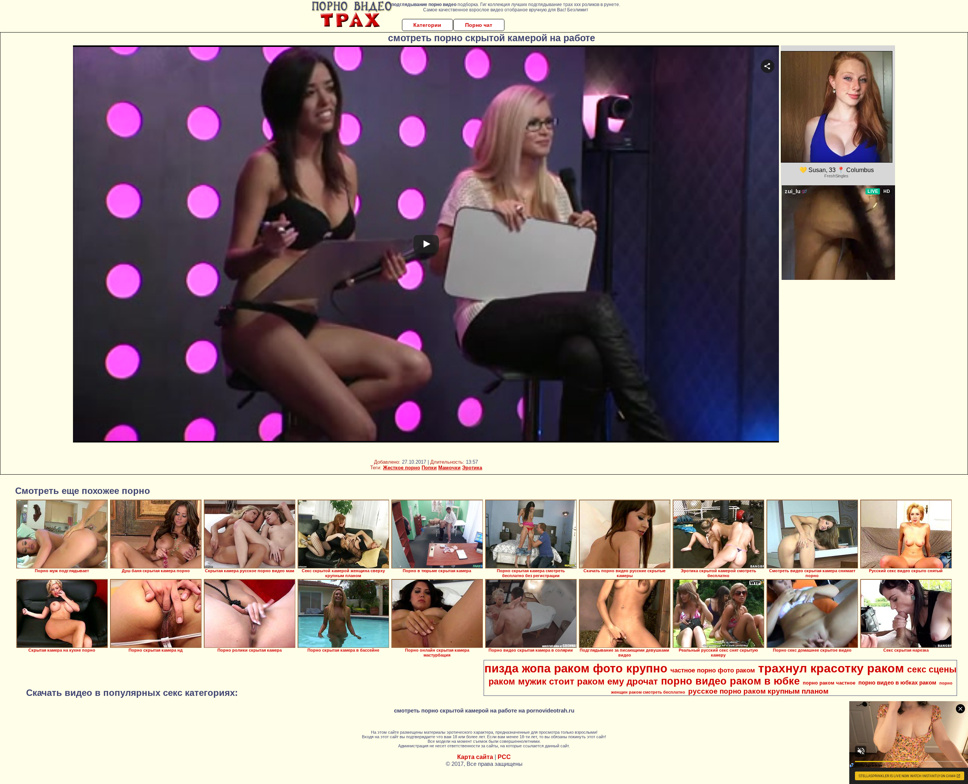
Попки (429, 467)
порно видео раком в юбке (730, 681)
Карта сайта (475, 757)
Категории (427, 25)
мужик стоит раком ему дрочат (588, 681)
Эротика (472, 467)
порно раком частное (829, 683)
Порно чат (478, 25)
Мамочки (449, 467)
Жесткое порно (401, 467)
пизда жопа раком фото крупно (575, 668)
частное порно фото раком (712, 670)
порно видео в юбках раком (897, 683)
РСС (504, 757)
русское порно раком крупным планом (758, 691)
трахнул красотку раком (831, 668)
